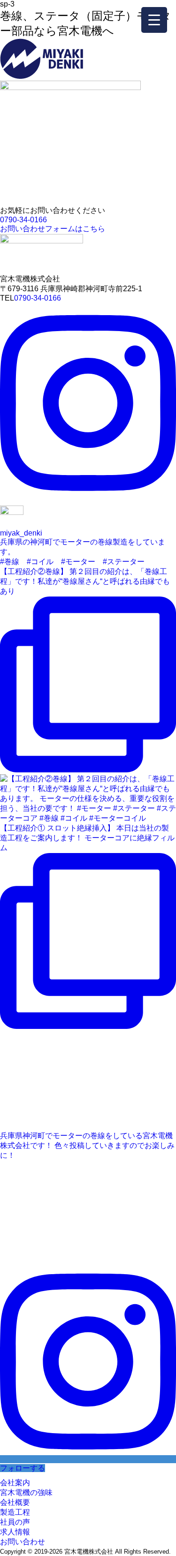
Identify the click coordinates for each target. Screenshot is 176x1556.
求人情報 (15, 1532)
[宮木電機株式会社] (41, 76)
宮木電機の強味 (26, 1492)
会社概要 (15, 1502)
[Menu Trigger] (154, 20)
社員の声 (15, 1522)
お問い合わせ (22, 1542)
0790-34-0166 (23, 220)
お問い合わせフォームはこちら (52, 229)
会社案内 (15, 1483)
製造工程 (15, 1512)
